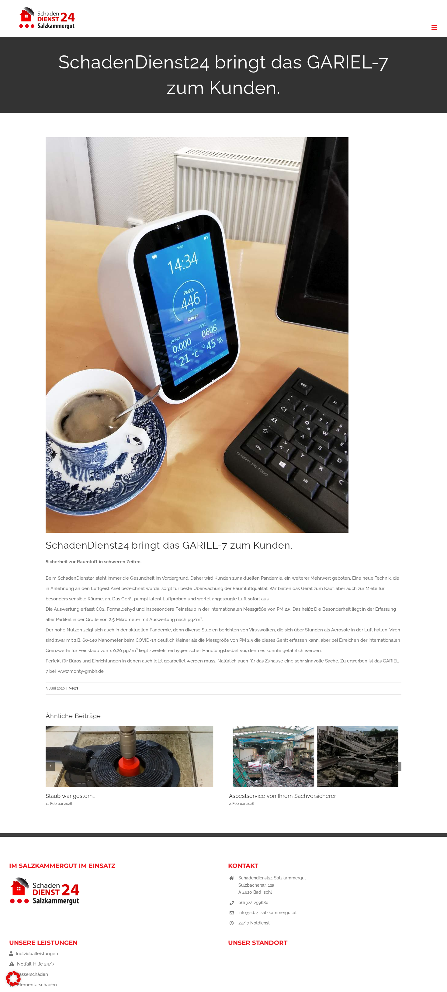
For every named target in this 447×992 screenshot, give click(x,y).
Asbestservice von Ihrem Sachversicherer (282, 796)
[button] (50, 766)
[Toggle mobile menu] (434, 27)
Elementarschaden (36, 984)
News (73, 688)
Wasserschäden (31, 974)
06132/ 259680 (253, 902)
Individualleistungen (36, 953)
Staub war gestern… (70, 796)
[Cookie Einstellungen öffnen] (13, 984)
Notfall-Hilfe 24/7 (35, 964)
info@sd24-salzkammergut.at (267, 912)
